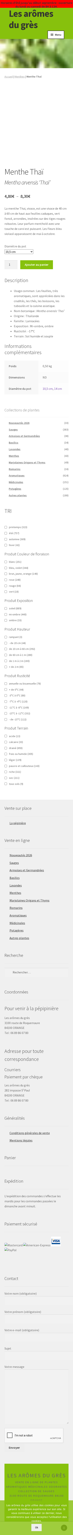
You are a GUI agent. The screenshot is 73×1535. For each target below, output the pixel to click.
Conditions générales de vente (30, 1133)
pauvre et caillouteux (24, 766)
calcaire (16, 742)
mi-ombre (17, 614)
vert (14, 591)
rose (15, 579)
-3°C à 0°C (17, 695)
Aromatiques (17, 475)
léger (15, 760)
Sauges (13, 429)
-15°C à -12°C (19, 713)
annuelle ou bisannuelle (25, 683)
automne (17, 539)
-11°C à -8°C (19, 707)
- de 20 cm (17, 643)
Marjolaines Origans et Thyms (27, 462)
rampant (15, 637)
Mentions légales (21, 1140)
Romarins (14, 469)
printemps (18, 527)
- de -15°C (17, 719)
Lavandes (14, 449)
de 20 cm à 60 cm (22, 649)
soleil (15, 608)
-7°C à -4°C (18, 701)
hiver (14, 545)
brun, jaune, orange (23, 573)
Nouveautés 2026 (19, 423)
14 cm (58, 389)
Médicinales (16, 482)
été (14, 533)
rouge (15, 586)
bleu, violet (18, 568)
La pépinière (18, 823)
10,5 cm (48, 389)
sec (14, 778)
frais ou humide (21, 754)
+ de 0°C (16, 689)
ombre (15, 620)
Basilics (13, 442)
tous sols (16, 784)
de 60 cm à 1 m (20, 655)
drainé (16, 748)
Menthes (20, 76)
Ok (36, 1527)
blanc (15, 562)
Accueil (8, 76)
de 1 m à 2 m (19, 661)
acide (14, 736)
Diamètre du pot (15, 246)
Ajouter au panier (36, 264)
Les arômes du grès (31, 19)
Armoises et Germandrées (24, 436)
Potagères (15, 488)
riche (15, 772)
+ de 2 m (16, 667)
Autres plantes (18, 495)
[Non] (68, 1518)
